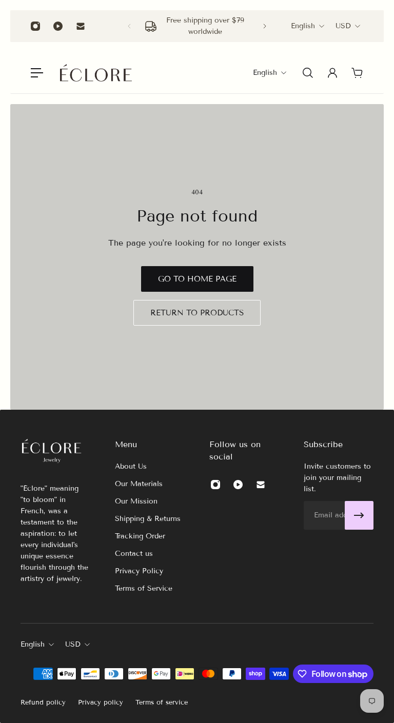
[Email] (80, 26)
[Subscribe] (359, 515)
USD (343, 26)
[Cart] (357, 73)
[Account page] (332, 73)
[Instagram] (35, 26)
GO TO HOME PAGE (197, 279)
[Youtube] (58, 26)
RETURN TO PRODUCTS (197, 312)
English (303, 26)
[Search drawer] (308, 73)
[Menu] (37, 73)
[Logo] (96, 73)
